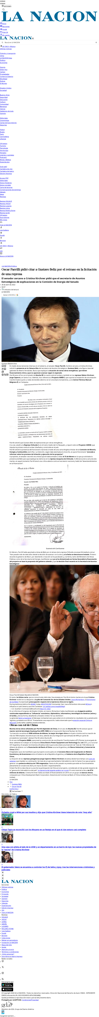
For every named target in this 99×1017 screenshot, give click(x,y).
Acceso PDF (4, 178)
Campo (2, 72)
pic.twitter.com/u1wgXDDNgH (54, 706)
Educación (4, 100)
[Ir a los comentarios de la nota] (5, 366)
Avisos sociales (5, 185)
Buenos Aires (5, 95)
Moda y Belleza (5, 160)
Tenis (2, 134)
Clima (2, 56)
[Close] (3, 872)
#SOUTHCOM (46, 704)
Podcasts (3, 157)
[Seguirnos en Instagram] (3, 974)
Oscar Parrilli (16, 786)
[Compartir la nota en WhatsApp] (5, 369)
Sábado (3, 192)
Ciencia (2, 109)
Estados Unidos (5, 88)
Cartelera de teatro (7, 171)
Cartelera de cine (6, 169)
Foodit (4, 29)
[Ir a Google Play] (7, 986)
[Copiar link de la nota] (3, 372)
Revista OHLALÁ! (6, 201)
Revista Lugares (6, 206)
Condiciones (26, 1000)
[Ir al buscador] (3, 9)
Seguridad (4, 97)
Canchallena (4, 137)
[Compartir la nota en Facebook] (3, 374)
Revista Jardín (5, 213)
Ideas (2, 194)
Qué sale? (3, 167)
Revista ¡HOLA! (5, 204)
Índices (2, 81)
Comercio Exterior (6, 76)
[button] (49, 146)
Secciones (6, 27)
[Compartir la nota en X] (5, 374)
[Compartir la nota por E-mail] (7, 374)
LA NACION (6, 266)
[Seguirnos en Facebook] (3, 962)
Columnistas (4, 120)
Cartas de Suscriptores (8, 123)
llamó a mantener (24, 718)
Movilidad (3, 79)
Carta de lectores (6, 187)
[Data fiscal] (3, 1013)
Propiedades (4, 74)
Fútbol (2, 130)
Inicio (4, 24)
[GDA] (7, 1007)
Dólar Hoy (3, 70)
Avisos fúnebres (6, 183)
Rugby (2, 132)
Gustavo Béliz (17, 784)
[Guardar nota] (3, 366)
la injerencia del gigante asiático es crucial (53, 770)
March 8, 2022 (45, 709)
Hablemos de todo (7, 111)
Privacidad (35, 1000)
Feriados (3, 153)
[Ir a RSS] (3, 979)
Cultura (2, 102)
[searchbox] (49, 42)
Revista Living (5, 208)
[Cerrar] (33, 38)
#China (88, 704)
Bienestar (3, 107)
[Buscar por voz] (96, 42)
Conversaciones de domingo (10, 190)
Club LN (5, 32)
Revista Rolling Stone (7, 211)
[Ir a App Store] (7, 991)
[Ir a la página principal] (49, 21)
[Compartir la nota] (3, 369)
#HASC (33, 704)
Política (14, 266)
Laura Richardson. (78, 700)
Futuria (2, 67)
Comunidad (4, 104)
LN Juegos (3, 143)
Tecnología (4, 148)
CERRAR (2, 1)
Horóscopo (4, 150)
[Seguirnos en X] (3, 968)
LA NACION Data (6, 58)
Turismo (3, 146)
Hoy (11, 782)
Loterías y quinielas (7, 155)
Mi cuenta (6, 35)
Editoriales (4, 118)
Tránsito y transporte (7, 53)
